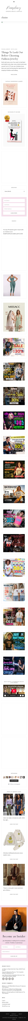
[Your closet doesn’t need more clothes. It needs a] (4, 777)
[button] (14, 1)
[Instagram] (12, 978)
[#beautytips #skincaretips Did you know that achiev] (18, 777)
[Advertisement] (14, 167)
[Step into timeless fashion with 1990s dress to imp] (21, 777)
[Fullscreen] (23, 695)
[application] (14, 691)
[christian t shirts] (14, 355)
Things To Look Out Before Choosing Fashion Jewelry (12, 55)
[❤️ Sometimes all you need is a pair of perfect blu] (10, 777)
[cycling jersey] (14, 453)
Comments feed (6, 1004)
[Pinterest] (9, 978)
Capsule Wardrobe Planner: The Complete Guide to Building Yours (12, 972)
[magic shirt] (14, 674)
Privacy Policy (14, 1015)
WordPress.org (6, 1006)
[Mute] (20, 695)
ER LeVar (4, 989)
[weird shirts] (14, 429)
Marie (3, 992)
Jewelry (8, 49)
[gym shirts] (14, 502)
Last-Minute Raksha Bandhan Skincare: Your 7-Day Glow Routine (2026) (13, 976)
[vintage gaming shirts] (14, 551)
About (20, 1013)
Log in (3, 1000)
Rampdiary (14, 8)
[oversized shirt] (14, 625)
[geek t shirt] (14, 649)
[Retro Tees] (14, 478)
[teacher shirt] (14, 576)
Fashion (3, 49)
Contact (14, 1013)
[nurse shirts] (14, 600)
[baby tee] (14, 527)
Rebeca (4, 986)
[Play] (5, 695)
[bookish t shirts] (14, 404)
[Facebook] (3, 978)
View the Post (14, 824)
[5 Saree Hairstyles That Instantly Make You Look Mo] (15, 777)
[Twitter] (6, 978)
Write (7, 1013)
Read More (14, 74)
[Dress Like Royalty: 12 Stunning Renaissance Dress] (24, 777)
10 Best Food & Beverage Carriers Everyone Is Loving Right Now (12, 989)
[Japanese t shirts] (14, 380)
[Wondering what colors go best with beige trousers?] (13, 777)
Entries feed (5, 1002)
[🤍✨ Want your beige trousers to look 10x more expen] (7, 777)
